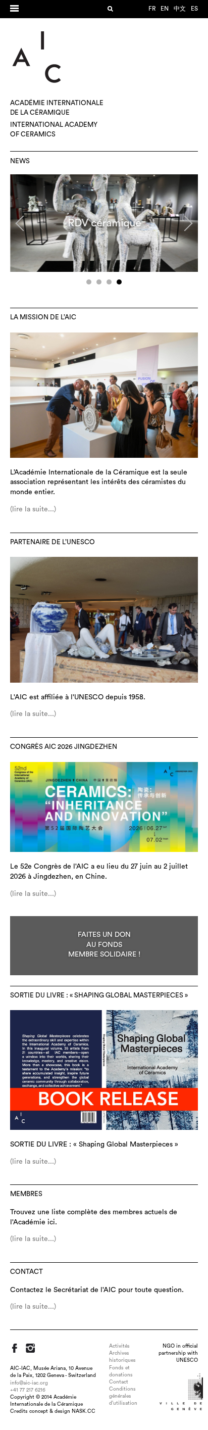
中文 (180, 9)
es (194, 9)
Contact (26, 1271)
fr (151, 9)
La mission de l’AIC (43, 317)
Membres (26, 1194)
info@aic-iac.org (29, 1383)
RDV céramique (104, 223)
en (165, 9)
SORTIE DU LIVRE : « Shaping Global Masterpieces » (99, 995)
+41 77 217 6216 (27, 1390)
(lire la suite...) (33, 509)
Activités (119, 1346)
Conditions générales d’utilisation (123, 1396)
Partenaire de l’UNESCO (52, 542)
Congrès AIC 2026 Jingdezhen (63, 746)
